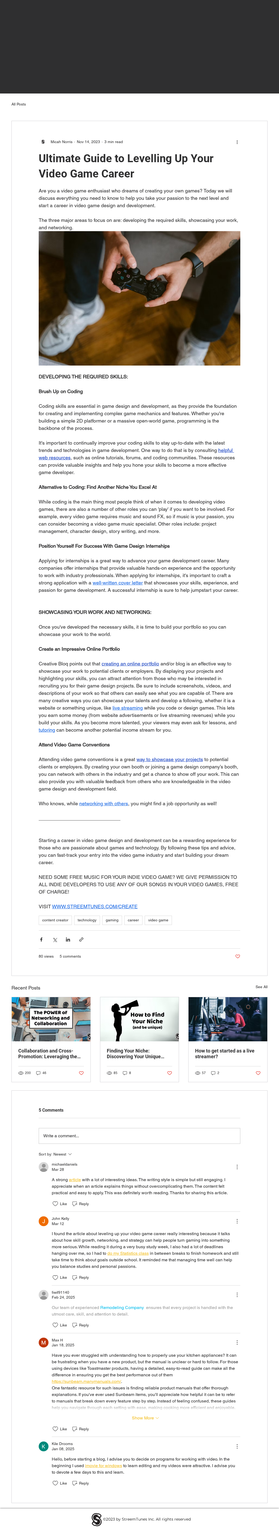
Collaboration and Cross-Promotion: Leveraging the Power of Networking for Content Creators (47, 1053)
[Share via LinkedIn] (68, 939)
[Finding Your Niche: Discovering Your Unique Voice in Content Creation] (139, 1019)
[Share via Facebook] (41, 939)
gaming (112, 920)
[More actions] (237, 141)
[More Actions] (237, 1167)
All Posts (18, 104)
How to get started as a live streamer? (224, 1053)
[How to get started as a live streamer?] (228, 1019)
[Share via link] (81, 939)
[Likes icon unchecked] (55, 1204)
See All (262, 987)
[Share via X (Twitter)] (54, 939)
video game (158, 920)
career (133, 920)
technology (87, 920)
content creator (55, 920)
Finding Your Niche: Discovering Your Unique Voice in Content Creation (135, 1053)
